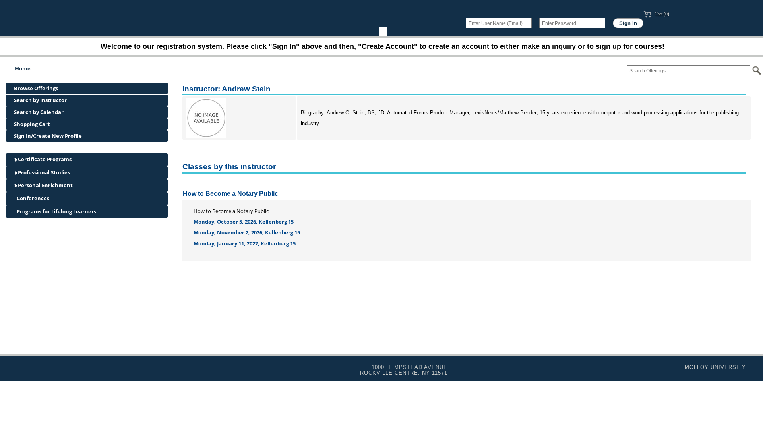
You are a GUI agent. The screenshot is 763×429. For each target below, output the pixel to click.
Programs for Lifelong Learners (55, 211)
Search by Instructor (40, 100)
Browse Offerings (36, 88)
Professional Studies (43, 172)
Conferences (32, 198)
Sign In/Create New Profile (48, 135)
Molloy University (715, 367)
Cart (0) (661, 14)
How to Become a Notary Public (230, 193)
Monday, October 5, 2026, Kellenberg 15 (244, 221)
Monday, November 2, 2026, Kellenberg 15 (247, 232)
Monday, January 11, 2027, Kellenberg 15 (245, 243)
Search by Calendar (39, 112)
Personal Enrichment (45, 185)
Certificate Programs (44, 159)
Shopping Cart (32, 124)
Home (23, 68)
